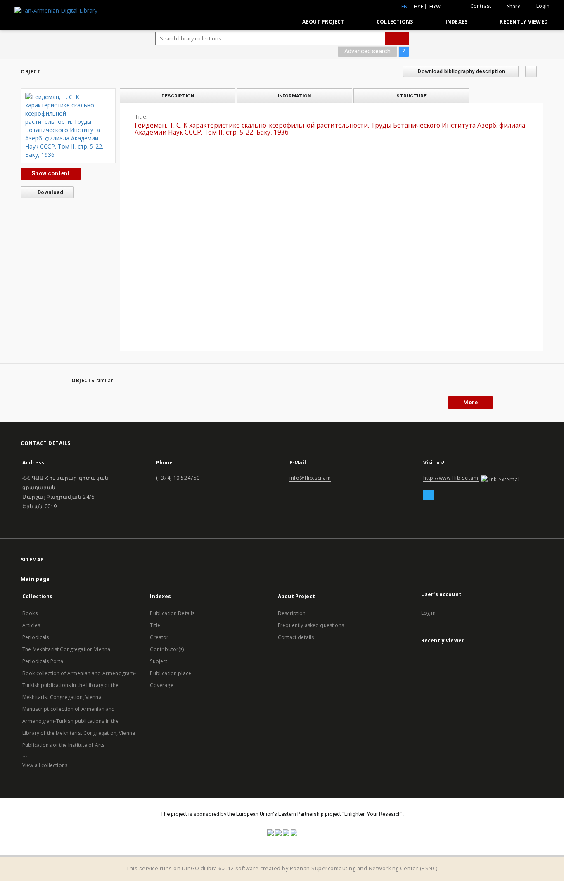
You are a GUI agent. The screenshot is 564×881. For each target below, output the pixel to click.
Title (155, 625)
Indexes (457, 21)
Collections (395, 21)
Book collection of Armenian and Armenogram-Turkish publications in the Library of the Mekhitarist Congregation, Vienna (79, 685)
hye (418, 6)
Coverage (161, 685)
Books (30, 613)
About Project (323, 21)
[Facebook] (428, 495)
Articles (31, 625)
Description (292, 613)
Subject (158, 661)
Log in (428, 612)
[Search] (397, 38)
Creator (159, 637)
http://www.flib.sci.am (451, 477)
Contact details (296, 637)
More (470, 402)
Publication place (170, 673)
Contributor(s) (167, 649)
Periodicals (35, 637)
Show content (50, 173)
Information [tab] (294, 96)
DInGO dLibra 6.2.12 (208, 868)
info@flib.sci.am (310, 477)
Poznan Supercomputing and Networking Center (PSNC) (364, 868)
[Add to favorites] (531, 71)
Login (543, 5)
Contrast (480, 5)
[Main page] (277, 21)
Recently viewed (524, 21)
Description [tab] (177, 96)
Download (50, 192)
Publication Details (172, 613)
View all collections (44, 765)
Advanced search (367, 51)
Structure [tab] (411, 96)
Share (514, 6)
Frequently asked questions (311, 625)
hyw (435, 6)
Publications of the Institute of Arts (63, 744)
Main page (35, 579)
